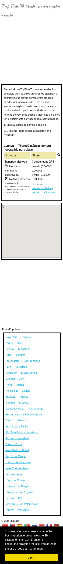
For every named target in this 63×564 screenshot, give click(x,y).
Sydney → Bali (13, 498)
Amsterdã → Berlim (16, 426)
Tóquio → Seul (13, 343)
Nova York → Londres (18, 337)
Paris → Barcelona (16, 366)
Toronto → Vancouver (17, 510)
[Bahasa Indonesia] (42, 525)
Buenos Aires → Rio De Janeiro (23, 414)
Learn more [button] (36, 548)
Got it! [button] (31, 557)
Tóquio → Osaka (15, 480)
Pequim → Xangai (15, 456)
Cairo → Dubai (13, 444)
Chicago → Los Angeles (19, 492)
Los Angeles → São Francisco (22, 360)
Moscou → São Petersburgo (21, 504)
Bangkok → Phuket (16, 396)
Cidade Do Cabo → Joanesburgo (24, 408)
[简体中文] (5, 525)
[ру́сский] (34, 525)
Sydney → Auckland (17, 438)
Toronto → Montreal (16, 420)
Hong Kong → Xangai (17, 390)
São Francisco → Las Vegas (21, 432)
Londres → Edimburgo (18, 462)
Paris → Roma (13, 474)
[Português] (27, 525)
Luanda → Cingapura (44, 192)
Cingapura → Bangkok (18, 486)
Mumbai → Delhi (14, 378)
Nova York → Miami (17, 468)
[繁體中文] (12, 525)
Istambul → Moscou (17, 402)
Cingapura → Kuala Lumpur (21, 372)
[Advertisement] (31, 50)
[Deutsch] (56, 525)
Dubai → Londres (15, 355)
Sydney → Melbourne (17, 349)
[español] (20, 525)
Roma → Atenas (14, 384)
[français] (49, 525)
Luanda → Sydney (42, 188)
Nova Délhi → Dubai (17, 450)
